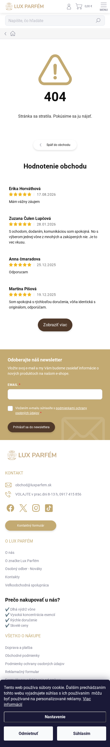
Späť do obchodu (58, 145)
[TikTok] (47, 507)
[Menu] (103, 6)
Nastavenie (55, 716)
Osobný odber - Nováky (23, 569)
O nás (9, 552)
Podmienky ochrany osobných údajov (34, 664)
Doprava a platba (18, 648)
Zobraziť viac (55, 324)
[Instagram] (35, 507)
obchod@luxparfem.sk (33, 485)
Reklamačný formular (22, 672)
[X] (22, 507)
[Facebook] (9, 507)
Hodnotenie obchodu (55, 166)
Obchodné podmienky (22, 655)
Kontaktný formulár (30, 525)
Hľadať (98, 20)
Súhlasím (81, 733)
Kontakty (12, 577)
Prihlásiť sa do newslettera (31, 427)
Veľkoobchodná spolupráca (27, 585)
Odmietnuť (28, 733)
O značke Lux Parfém (22, 561)
